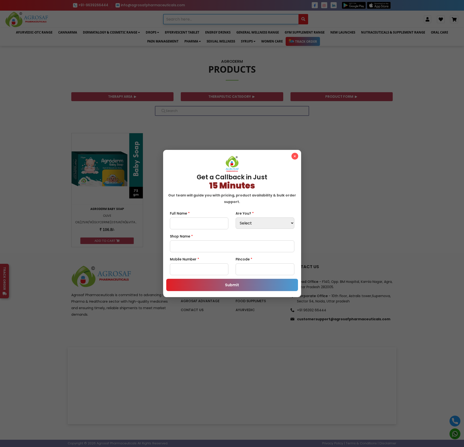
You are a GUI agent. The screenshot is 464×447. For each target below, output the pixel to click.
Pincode (244, 259)
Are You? (245, 213)
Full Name (180, 213)
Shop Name (181, 236)
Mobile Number (184, 259)
